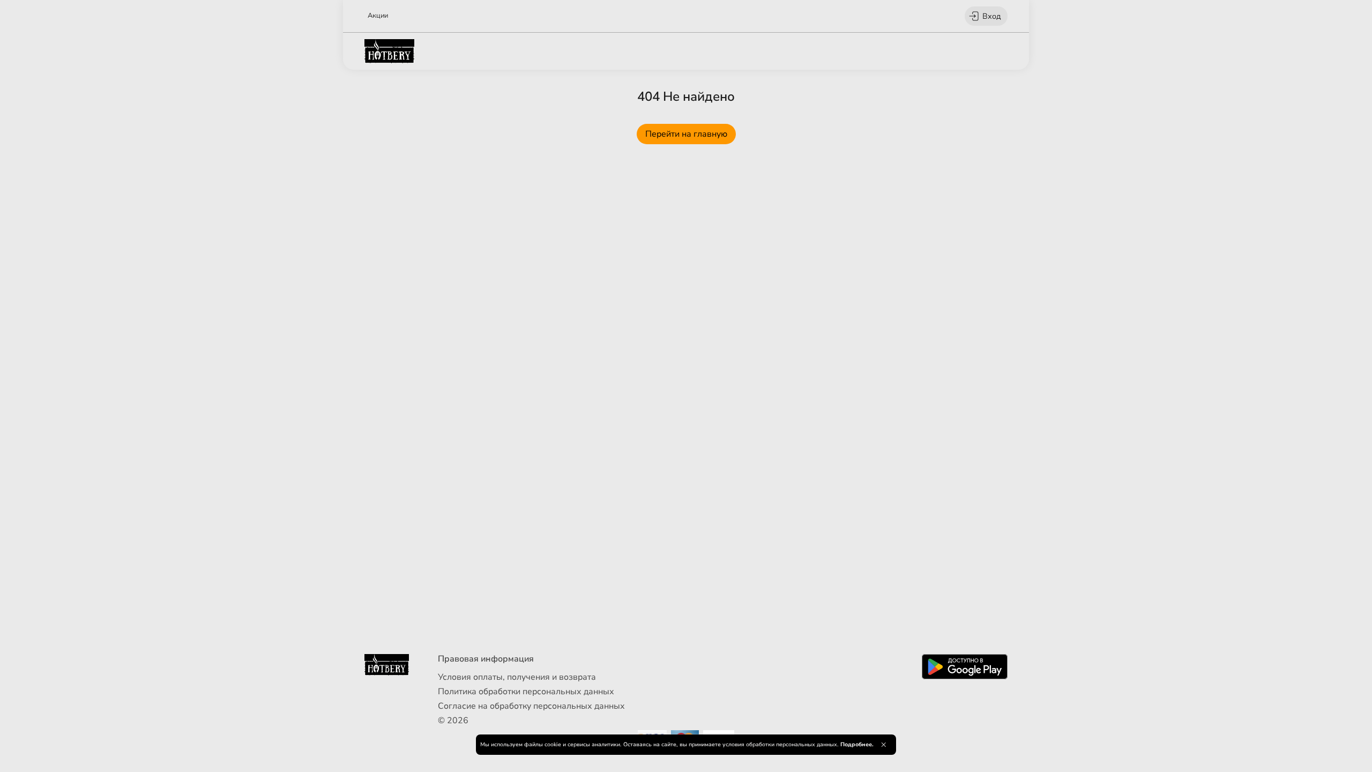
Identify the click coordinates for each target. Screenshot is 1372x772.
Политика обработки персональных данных (526, 691)
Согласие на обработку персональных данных (531, 706)
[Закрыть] (883, 745)
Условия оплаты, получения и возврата (517, 677)
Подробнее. (857, 744)
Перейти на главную (686, 134)
